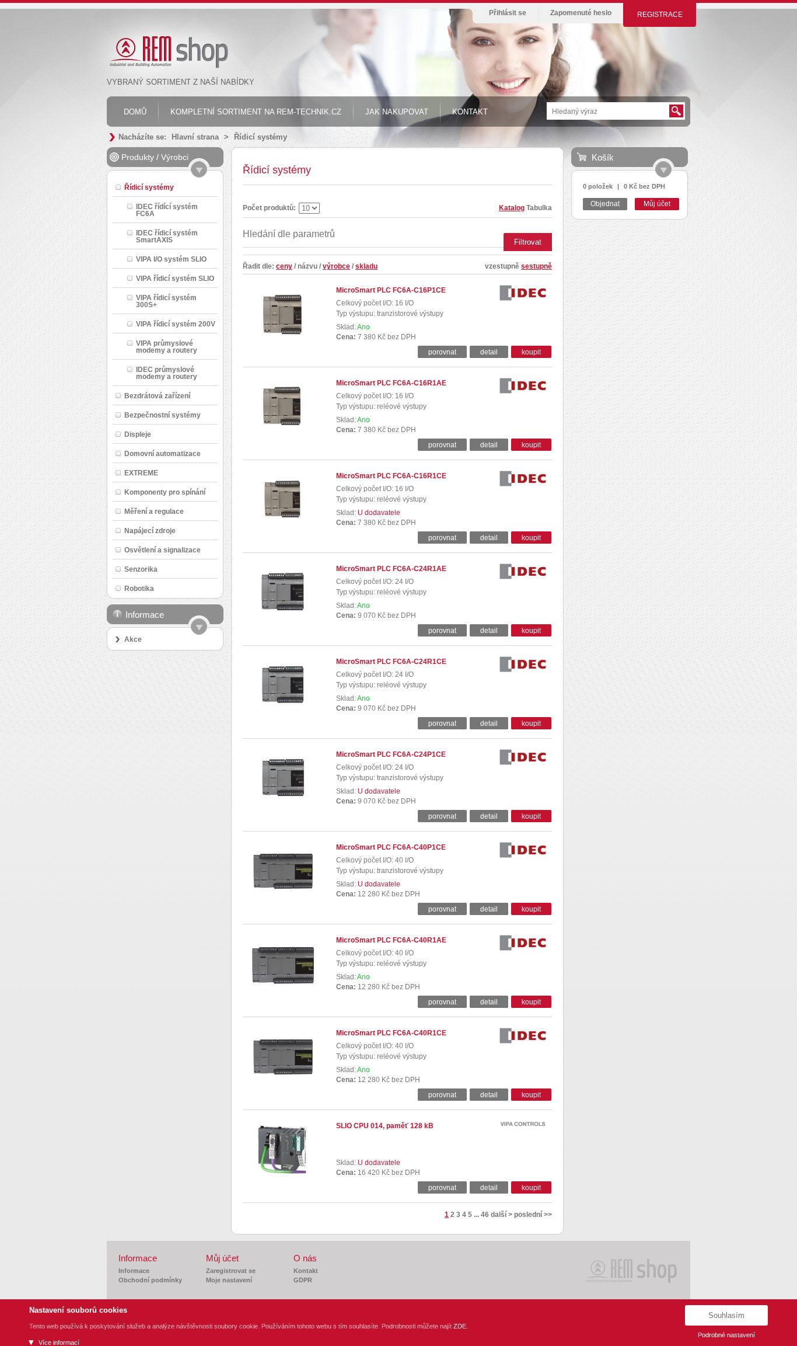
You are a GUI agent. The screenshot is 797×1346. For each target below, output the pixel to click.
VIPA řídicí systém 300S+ (166, 301)
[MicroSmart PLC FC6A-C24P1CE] (283, 800)
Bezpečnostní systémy (162, 415)
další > (501, 1215)
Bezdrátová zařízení (157, 395)
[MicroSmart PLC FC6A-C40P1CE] (282, 893)
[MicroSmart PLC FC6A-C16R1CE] (282, 521)
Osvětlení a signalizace (162, 550)
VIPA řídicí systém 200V (175, 324)
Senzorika (141, 569)
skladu (366, 266)
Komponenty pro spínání (164, 492)
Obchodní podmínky (150, 1280)
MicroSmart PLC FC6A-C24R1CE (391, 662)
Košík (603, 157)
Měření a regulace (154, 511)
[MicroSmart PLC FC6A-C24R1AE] (282, 614)
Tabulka (539, 208)
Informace (133, 1270)
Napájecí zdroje (150, 530)
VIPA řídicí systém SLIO (175, 278)
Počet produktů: (269, 208)
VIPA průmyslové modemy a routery (166, 346)
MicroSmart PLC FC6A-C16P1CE (391, 290)
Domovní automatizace (162, 453)
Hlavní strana (195, 137)
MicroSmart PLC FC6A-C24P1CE (391, 754)
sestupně (536, 266)
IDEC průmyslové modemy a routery (166, 373)
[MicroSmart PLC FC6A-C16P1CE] (282, 336)
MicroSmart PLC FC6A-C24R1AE (391, 569)
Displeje (137, 434)
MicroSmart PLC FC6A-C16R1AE (391, 383)
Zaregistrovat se (231, 1270)
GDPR (302, 1280)
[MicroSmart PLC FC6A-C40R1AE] (282, 986)
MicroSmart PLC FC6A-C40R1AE (391, 940)
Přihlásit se (507, 13)
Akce (133, 639)
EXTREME (141, 473)
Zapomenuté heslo (580, 13)
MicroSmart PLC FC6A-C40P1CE (391, 847)
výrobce (336, 266)
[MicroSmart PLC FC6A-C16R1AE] (282, 429)
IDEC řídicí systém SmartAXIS (167, 236)
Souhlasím (726, 1315)
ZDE (459, 1326)
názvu (307, 266)
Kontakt (305, 1270)
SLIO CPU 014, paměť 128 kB (385, 1126)
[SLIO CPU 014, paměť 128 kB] (282, 1171)
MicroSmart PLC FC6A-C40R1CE (391, 1033)
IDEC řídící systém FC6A (167, 210)
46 (485, 1215)
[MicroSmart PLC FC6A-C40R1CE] (282, 1078)
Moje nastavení (229, 1280)
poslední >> (533, 1215)
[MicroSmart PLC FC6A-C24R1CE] (283, 707)
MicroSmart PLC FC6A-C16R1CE (391, 476)
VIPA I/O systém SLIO (171, 259)
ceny (284, 266)
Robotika (139, 588)
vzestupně (502, 266)
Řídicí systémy (260, 137)
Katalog (512, 208)
